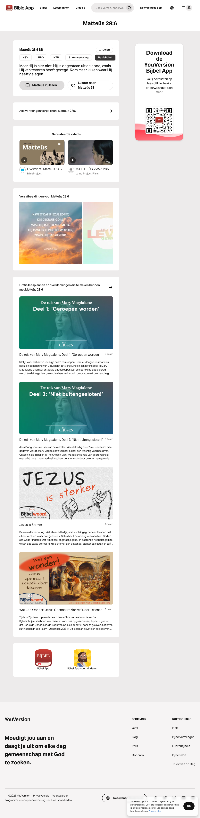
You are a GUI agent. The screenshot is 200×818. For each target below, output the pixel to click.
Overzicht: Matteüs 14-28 (46, 169)
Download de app (151, 7)
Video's (80, 7)
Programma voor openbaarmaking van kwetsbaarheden (38, 800)
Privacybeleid (41, 795)
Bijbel (43, 7)
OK (189, 805)
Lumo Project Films (87, 173)
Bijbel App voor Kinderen (82, 668)
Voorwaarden (60, 795)
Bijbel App (43, 668)
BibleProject (34, 173)
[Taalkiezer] (172, 8)
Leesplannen (61, 7)
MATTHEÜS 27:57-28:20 (94, 169)
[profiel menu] (186, 8)
